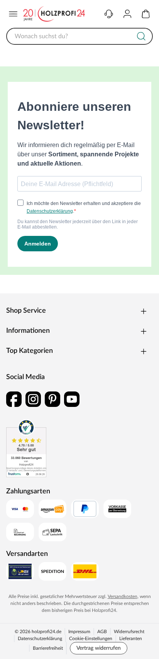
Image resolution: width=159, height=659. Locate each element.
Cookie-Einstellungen (90, 638)
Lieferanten (130, 638)
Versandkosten (122, 596)
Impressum (79, 631)
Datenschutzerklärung (40, 638)
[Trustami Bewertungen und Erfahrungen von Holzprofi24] (26, 448)
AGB (102, 631)
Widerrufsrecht (129, 631)
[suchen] (141, 36)
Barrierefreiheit (48, 648)
